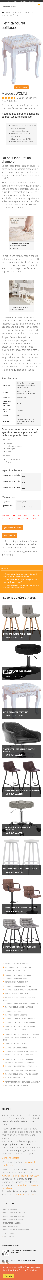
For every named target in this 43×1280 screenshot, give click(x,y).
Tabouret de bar (9, 6)
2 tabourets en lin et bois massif (18, 975)
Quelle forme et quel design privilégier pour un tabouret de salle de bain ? (20, 581)
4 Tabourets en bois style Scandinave (20, 1026)
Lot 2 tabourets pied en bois (17, 634)
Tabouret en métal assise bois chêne (20, 1023)
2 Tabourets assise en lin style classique (22, 1034)
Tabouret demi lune (13, 1011)
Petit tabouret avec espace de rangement (17, 672)
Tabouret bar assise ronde (16, 1048)
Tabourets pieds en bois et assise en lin (21, 1003)
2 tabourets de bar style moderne (19, 908)
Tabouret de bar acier (12, 1226)
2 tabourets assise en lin (15, 1030)
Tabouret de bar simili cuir (14, 1213)
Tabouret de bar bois (12, 1223)
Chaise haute (8, 1237)
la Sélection (10, 13)
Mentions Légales (10, 1157)
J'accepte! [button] (8, 1276)
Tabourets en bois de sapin (16, 978)
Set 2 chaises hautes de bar (16, 982)
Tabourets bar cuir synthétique (18, 986)
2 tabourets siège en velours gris (19, 947)
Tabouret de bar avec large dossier (20, 1018)
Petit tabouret (23, 13)
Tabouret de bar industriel (14, 1216)
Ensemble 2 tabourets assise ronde (20, 868)
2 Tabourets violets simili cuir (17, 964)
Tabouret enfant (10, 1209)
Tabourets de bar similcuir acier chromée (22, 990)
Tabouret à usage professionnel (16, 1230)
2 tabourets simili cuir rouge (17, 1043)
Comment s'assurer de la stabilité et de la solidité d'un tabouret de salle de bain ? (21, 586)
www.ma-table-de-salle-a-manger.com (20, 1175)
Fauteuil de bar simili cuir (15, 970)
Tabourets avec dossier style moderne (21, 1051)
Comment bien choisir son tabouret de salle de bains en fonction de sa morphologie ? (20, 575)
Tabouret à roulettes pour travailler (16, 828)
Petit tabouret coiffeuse (15, 712)
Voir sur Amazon (21, 87)
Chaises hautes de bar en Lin (16, 993)
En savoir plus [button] (32, 1270)
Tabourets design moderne (16, 1015)
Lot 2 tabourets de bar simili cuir (18, 967)
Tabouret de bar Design (13, 1220)
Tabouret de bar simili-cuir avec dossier (19, 750)
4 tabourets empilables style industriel (23, 1251)
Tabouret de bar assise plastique (19, 1007)
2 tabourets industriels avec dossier (21, 790)
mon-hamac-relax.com (25, 1194)
